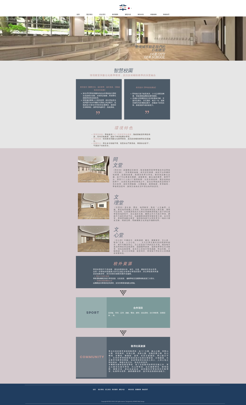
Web (139, 401)
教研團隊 (115, 389)
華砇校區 (131, 389)
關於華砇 (101, 389)
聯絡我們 (145, 389)
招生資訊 (108, 389)
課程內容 (122, 389)
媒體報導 (138, 389)
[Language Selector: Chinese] (129, 8)
